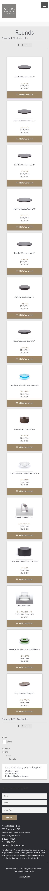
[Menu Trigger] (44, 5)
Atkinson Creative (27, 871)
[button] (24, 94)
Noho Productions (8, 858)
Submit (9, 817)
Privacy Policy (25, 877)
